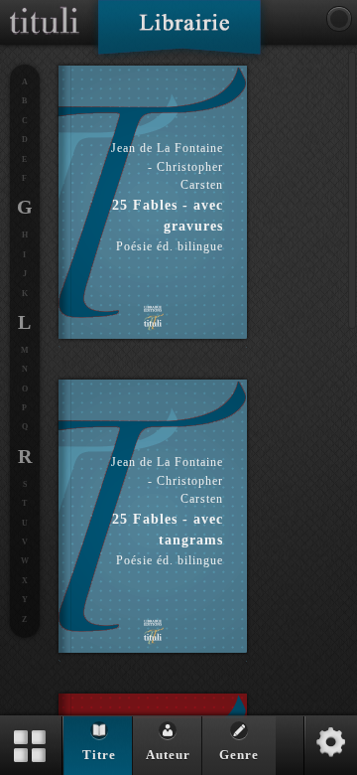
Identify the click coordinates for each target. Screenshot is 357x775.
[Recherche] (339, 19)
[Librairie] (179, 34)
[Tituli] (44, 8)
